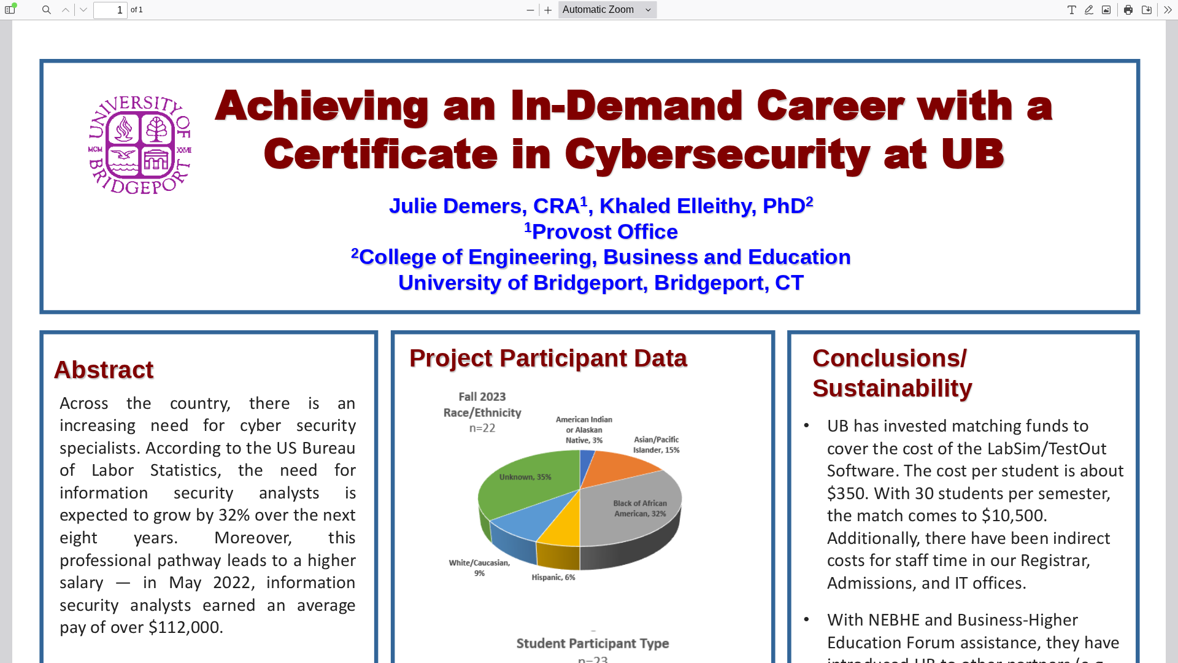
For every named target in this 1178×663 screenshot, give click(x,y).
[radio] (1071, 9)
